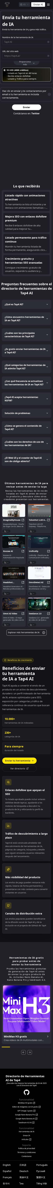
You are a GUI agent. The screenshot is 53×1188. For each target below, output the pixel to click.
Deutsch (24, 1171)
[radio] (4, 70)
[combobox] (24, 4)
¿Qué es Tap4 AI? (14, 304)
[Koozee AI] (13, 541)
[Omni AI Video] (13, 604)
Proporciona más (25, 63)
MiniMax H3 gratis (25, 1103)
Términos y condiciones (26, 1152)
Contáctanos (27, 1156)
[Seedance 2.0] (39, 604)
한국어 (6, 1183)
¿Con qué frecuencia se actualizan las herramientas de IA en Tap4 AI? (24, 383)
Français (7, 1177)
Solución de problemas (17, 413)
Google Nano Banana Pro (25, 1115)
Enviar (26, 107)
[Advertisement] (26, 150)
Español (7, 1171)
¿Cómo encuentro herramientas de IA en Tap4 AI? (24, 318)
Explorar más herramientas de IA (23, 632)
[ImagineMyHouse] (13, 510)
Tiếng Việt (41, 1183)
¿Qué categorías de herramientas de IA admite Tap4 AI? (25, 367)
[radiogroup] (26, 74)
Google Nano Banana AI (25, 1119)
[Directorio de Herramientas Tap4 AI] (7, 4)
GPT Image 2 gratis (25, 1111)
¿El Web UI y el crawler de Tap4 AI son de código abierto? (23, 459)
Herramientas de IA (26, 1132)
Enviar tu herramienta (17, 760)
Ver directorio (17, 768)
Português (42, 1164)
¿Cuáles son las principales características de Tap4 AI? (20, 334)
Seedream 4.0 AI (25, 1123)
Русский (40, 1171)
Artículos (25, 1139)
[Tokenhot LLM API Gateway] (39, 510)
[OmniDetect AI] (39, 573)
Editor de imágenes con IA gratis (25, 1107)
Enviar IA (26, 1135)
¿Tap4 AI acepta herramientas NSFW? (21, 399)
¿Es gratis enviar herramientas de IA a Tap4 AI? (25, 351)
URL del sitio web (10, 51)
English (7, 1164)
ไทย (21, 1183)
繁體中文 (40, 1177)
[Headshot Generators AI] (13, 573)
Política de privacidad (26, 1148)
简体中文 (24, 1177)
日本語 (23, 1164)
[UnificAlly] (39, 541)
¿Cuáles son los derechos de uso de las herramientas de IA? (24, 443)
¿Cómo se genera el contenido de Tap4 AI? (23, 427)
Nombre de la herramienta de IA (17, 37)
